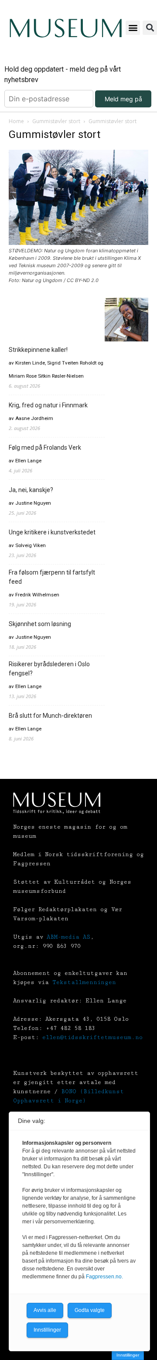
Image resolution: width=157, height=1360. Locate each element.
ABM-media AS (68, 936)
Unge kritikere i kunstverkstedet (52, 532)
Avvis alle (45, 1310)
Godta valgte (90, 1310)
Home (16, 121)
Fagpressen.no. (104, 1277)
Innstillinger (127, 1355)
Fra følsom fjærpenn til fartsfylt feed (52, 577)
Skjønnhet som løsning (40, 623)
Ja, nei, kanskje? (31, 489)
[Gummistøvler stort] (78, 242)
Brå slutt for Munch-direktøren (50, 715)
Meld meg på (123, 99)
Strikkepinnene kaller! (38, 349)
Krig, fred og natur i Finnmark (48, 405)
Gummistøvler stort (56, 121)
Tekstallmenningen (84, 982)
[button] (133, 28)
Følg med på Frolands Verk (45, 447)
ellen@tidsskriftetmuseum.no (92, 1037)
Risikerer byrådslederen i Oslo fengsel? (49, 669)
